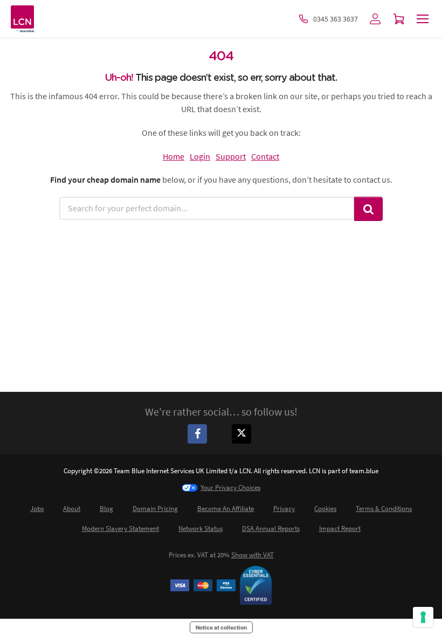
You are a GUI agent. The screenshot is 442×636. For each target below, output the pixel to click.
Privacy (284, 508)
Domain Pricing (155, 508)
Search (368, 209)
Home (173, 156)
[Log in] (375, 19)
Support (231, 156)
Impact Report (340, 528)
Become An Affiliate (225, 508)
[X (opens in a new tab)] (243, 433)
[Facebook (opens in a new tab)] (199, 433)
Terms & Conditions (384, 508)
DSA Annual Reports (271, 528)
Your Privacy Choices (230, 487)
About (71, 508)
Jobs (37, 508)
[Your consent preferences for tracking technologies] (423, 617)
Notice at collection (221, 627)
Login (200, 156)
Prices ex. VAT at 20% (221, 554)
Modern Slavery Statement (120, 528)
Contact (265, 156)
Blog (106, 508)
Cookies (325, 508)
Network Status (200, 528)
